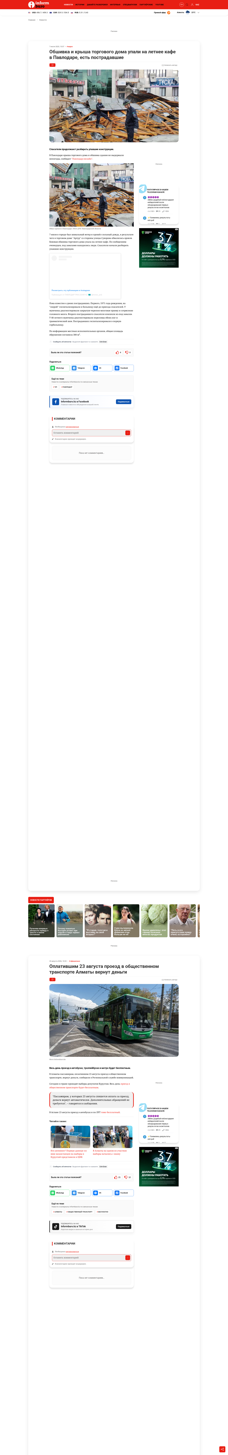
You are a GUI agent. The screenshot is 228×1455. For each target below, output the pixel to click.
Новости (68, 5)
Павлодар (67, 387)
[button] (188, 13)
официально (75, 961)
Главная (31, 20)
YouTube (159, 5)
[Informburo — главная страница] (39, 4)
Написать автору (170, 65)
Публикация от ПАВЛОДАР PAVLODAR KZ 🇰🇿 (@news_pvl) (77, 295)
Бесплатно (103, 1212)
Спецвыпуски (130, 5)
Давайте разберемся (97, 5)
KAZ (197, 5)
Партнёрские (146, 5)
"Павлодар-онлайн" (82, 158)
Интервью (115, 5)
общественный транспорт (80, 1212)
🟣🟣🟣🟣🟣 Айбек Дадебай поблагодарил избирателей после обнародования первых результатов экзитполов (161, 202)
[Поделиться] (222, 1449)
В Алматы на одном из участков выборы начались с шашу (110, 1152)
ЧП (56, 387)
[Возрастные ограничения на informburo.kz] (181, 4)
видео (70, 47)
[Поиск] (186, 4)
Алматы (58, 1212)
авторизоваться (72, 426)
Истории (79, 5)
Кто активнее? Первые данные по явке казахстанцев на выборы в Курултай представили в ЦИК (69, 1153)
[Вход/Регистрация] (191, 4)
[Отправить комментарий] (127, 432)
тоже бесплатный (110, 1112)
